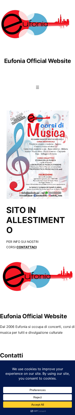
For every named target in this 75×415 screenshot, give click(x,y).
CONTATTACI (26, 247)
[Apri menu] (37, 87)
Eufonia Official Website (37, 60)
